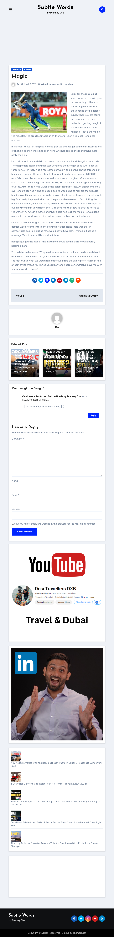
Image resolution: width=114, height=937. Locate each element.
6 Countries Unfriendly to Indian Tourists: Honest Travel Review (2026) (49, 783)
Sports (27, 70)
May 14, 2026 (20, 372)
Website (16, 509)
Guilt (21, 295)
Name (15, 480)
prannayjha (25, 368)
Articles (17, 70)
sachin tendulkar (65, 84)
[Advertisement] (57, 877)
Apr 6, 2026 (52, 372)
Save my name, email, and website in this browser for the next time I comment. (55, 523)
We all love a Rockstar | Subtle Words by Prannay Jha (51, 396)
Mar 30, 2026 (84, 372)
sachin (52, 84)
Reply (93, 415)
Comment (18, 438)
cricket (44, 84)
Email (15, 495)
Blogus (65, 933)
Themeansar (79, 933)
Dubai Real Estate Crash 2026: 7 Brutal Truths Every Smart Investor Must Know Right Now (88, 355)
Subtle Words (55, 7)
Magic (19, 76)
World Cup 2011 (87, 295)
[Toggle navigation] (10, 9)
